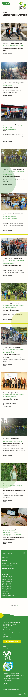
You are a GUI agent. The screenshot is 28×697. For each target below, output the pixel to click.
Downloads (5, 636)
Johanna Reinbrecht (7, 579)
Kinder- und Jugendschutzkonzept (11, 632)
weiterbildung (7, 488)
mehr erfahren (7, 54)
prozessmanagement (9, 263)
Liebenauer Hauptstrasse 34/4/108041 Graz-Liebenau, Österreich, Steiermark (13, 674)
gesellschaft (19, 125)
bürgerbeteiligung (8, 532)
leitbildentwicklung (8, 534)
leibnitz (20, 441)
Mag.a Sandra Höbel (7, 583)
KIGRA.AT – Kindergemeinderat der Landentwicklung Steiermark (11, 623)
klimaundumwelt (20, 45)
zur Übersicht (6, 557)
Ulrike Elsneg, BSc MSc (8, 595)
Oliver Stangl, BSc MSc (15, 529)
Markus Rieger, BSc (15, 438)
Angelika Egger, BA (7, 576)
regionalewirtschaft (8, 487)
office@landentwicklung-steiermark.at (12, 678)
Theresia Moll (5, 593)
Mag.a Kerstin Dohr (18, 124)
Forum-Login (6, 648)
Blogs (4, 12)
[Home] (7, 656)
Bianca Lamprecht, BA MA (16, 43)
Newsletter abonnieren (12, 641)
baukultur (18, 440)
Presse (4, 634)
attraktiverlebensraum (9, 45)
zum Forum (5, 646)
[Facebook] (4, 684)
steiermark (17, 487)
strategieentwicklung (9, 536)
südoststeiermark (8, 47)
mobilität (18, 84)
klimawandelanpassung (10, 129)
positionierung (18, 534)
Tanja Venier (5, 591)
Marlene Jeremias (6, 586)
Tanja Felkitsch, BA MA (8, 590)
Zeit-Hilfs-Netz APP (8, 626)
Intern (4, 645)
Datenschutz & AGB (8, 629)
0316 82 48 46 (6, 677)
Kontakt (5, 627)
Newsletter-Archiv (7, 638)
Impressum (5, 631)
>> (17, 605)
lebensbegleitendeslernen (10, 218)
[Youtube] (6, 684)
